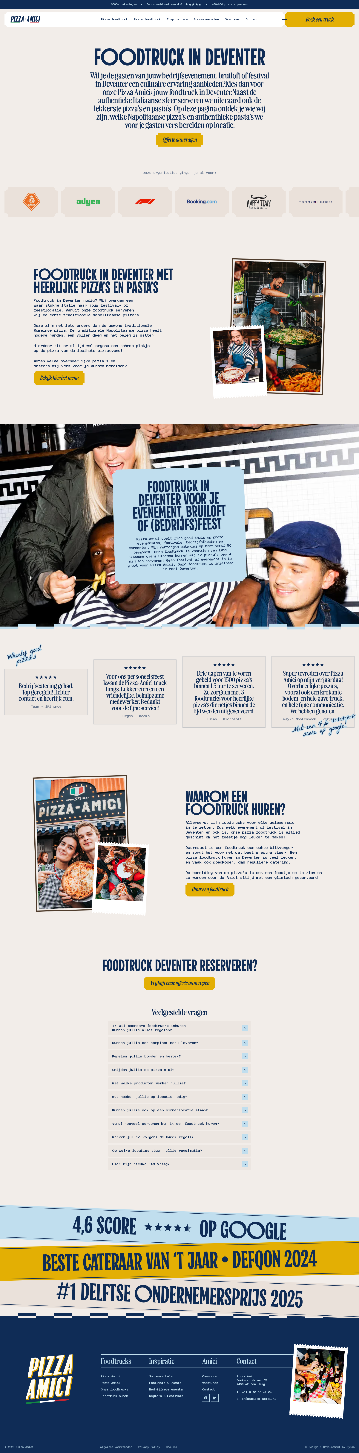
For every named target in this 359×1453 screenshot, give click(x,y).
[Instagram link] (206, 1398)
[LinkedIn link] (215, 1398)
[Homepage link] (25, 19)
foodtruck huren (216, 857)
